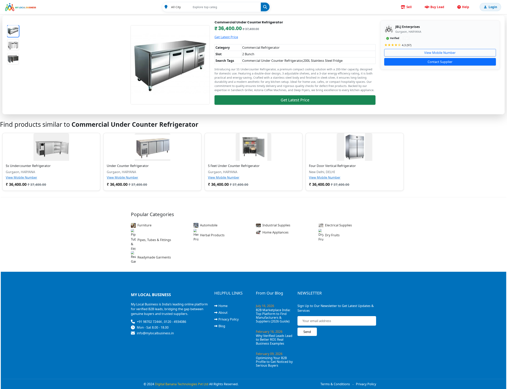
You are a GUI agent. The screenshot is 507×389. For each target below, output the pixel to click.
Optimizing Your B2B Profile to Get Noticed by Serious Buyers (274, 362)
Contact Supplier (440, 62)
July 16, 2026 (265, 306)
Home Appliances (275, 232)
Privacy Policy (228, 319)
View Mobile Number (440, 53)
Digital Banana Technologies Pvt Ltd (181, 384)
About (223, 312)
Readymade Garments (154, 257)
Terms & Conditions (335, 384)
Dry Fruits (332, 235)
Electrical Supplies (338, 225)
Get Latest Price (226, 37)
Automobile (208, 225)
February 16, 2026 (269, 331)
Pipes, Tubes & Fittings (154, 240)
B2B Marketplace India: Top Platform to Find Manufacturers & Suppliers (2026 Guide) (273, 316)
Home (223, 306)
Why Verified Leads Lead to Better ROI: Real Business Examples (274, 339)
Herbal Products (212, 235)
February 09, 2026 (269, 354)
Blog (221, 326)
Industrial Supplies (276, 225)
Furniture (144, 225)
